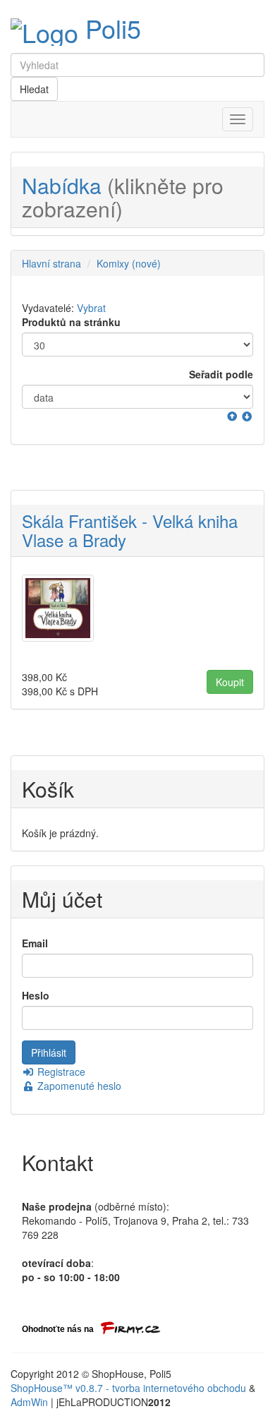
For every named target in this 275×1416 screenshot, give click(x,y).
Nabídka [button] (123, 197)
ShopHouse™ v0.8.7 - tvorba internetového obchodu (128, 1388)
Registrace (60, 1071)
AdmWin (29, 1402)
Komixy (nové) (129, 263)
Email (35, 943)
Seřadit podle (221, 374)
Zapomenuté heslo (78, 1086)
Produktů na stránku (71, 322)
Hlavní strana (51, 263)
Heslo (35, 995)
